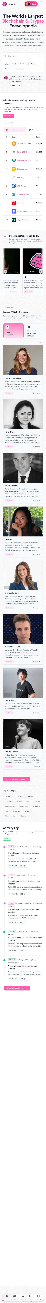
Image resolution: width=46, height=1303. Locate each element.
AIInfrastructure (10, 816)
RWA (6, 811)
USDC (19, 186)
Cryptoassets (20, 875)
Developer (8, 801)
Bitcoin (33, 64)
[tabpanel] (23, 179)
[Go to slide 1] (38, 342)
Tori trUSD (27, 881)
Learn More (15, 84)
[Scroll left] (5, 272)
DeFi (14, 64)
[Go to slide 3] (42, 342)
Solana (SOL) (22, 194)
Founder (8, 796)
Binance (20, 169)
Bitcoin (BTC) (23, 143)
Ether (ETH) (22, 152)
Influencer (16, 811)
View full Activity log (16, 988)
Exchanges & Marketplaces (26, 960)
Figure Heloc (22, 211)
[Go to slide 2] (40, 342)
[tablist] (23, 129)
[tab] (14, 129)
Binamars (27, 853)
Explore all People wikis (15, 779)
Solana (23, 816)
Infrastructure (10, 806)
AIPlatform (36, 806)
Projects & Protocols (23, 847)
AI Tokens (23, 64)
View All (7, 116)
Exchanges (20, 69)
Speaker (30, 796)
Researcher (24, 806)
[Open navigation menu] (41, 3)
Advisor (19, 801)
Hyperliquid (22, 220)
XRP (18, 177)
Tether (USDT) (23, 160)
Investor (38, 801)
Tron (19, 203)
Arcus (27, 966)
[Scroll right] (41, 272)
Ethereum (8, 69)
